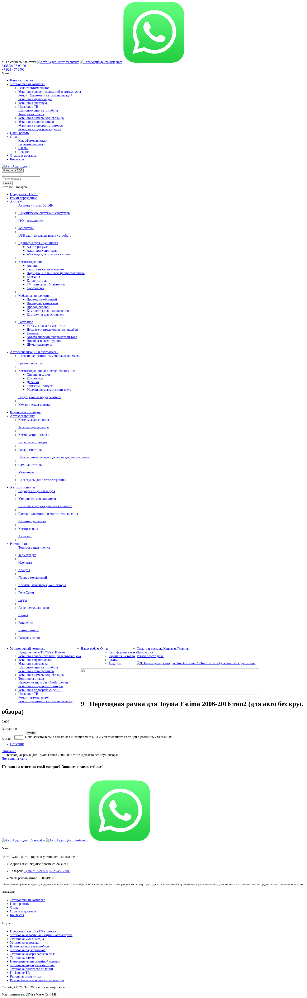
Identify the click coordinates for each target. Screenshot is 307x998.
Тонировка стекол (23, 957)
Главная (183, 648)
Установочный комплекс (27, 900)
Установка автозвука (24, 942)
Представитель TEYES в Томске (33, 931)
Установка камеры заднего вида (32, 954)
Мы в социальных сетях (19, 62)
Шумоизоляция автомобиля (29, 946)
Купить (31, 732)
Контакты (17, 915)
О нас (14, 907)
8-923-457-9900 (59, 871)
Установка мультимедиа (27, 939)
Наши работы (19, 903)
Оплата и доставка (23, 911)
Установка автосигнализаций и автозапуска (41, 935)
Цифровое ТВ (20, 972)
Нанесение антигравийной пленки (35, 961)
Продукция (145, 652)
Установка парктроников (28, 950)
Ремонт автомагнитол (25, 976)
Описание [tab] (17, 744)
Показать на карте (14, 758)
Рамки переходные (150, 656)
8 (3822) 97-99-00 (14, 775)
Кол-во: (7, 739)
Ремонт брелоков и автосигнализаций (37, 980)
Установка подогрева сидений (31, 969)
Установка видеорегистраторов (32, 965)
